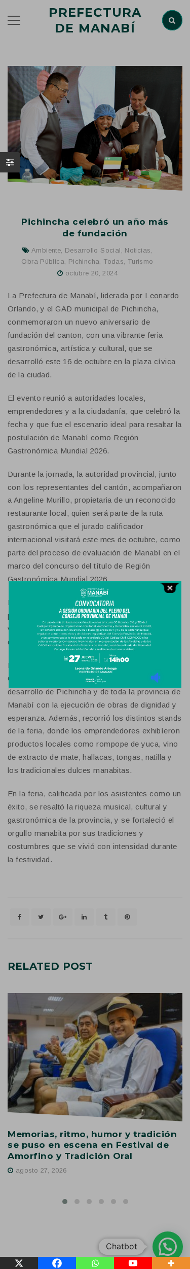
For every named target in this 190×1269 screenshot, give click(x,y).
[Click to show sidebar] (10, 162)
